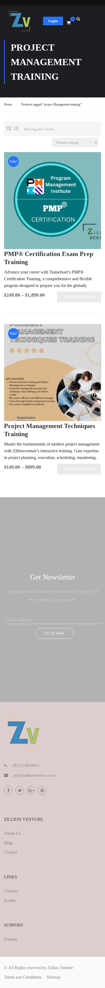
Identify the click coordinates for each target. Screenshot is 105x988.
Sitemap (53, 977)
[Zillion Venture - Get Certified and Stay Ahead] (20, 22)
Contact (10, 852)
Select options (79, 297)
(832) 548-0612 (26, 765)
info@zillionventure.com (34, 775)
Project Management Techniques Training (49, 429)
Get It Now (54, 633)
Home (8, 104)
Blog (8, 842)
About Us (12, 833)
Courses (11, 891)
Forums (10, 939)
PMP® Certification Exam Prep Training (48, 257)
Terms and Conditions (22, 977)
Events (10, 900)
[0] (68, 23)
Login (53, 21)
